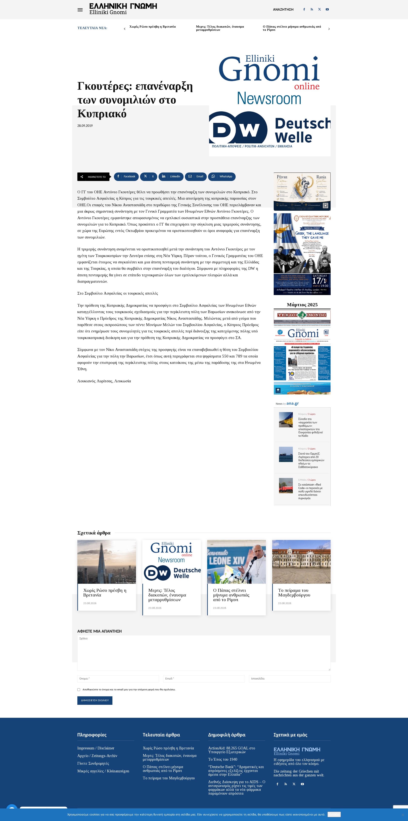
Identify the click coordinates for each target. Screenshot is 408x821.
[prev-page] (124, 29)
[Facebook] (304, 9)
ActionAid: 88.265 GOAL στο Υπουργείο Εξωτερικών (231, 750)
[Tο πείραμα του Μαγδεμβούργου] (301, 562)
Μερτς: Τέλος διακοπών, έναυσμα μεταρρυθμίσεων (220, 28)
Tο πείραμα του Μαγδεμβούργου (294, 593)
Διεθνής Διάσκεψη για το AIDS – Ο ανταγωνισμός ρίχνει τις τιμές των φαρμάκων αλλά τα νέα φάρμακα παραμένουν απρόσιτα (236, 788)
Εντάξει (334, 814)
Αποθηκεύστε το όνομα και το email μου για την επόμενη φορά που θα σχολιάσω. (129, 689)
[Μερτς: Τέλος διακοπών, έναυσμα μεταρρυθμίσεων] (171, 562)
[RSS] (311, 9)
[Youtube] (327, 9)
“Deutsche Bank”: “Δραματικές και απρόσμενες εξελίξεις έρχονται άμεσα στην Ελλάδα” (236, 771)
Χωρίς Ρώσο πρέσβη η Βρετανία (152, 26)
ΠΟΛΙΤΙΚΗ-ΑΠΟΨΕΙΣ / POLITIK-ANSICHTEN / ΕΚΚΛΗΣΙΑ (252, 146)
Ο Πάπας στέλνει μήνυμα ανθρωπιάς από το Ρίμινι (292, 28)
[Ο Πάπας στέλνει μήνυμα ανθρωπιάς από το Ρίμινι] (236, 562)
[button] (283, 9)
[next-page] (329, 29)
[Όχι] (403, 815)
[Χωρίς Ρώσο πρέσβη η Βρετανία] (106, 562)
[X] (319, 9)
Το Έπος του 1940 (222, 759)
